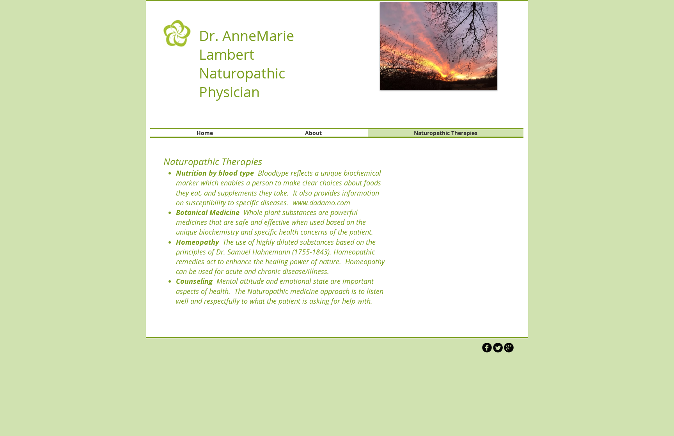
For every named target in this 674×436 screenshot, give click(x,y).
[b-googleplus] (509, 347)
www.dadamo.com (321, 202)
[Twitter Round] (498, 347)
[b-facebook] (487, 347)
